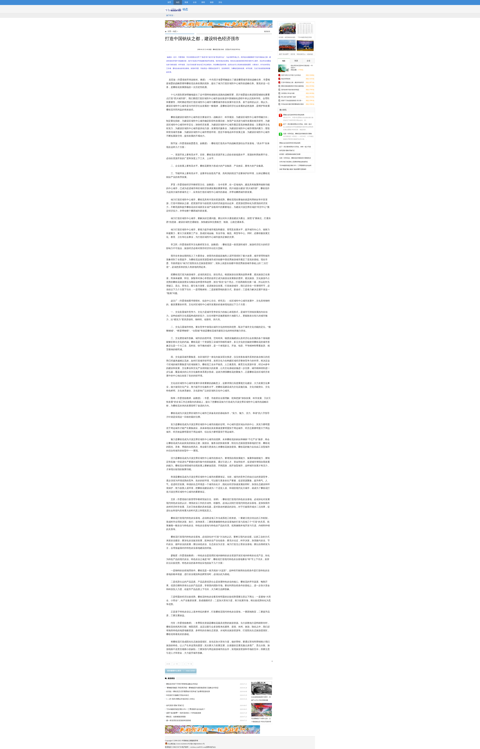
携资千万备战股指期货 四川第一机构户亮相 (292, 101)
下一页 (190, 664)
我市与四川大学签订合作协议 (291, 75)
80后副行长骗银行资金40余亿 (177, 695)
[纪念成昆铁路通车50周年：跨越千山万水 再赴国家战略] (261, 688)
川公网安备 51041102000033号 (179, 744)
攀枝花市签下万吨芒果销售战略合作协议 (182, 684)
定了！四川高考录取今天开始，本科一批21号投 (295, 147)
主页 (169, 31)
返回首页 (267, 31)
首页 (169, 2)
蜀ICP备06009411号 (197, 744)
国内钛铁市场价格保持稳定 (290, 90)
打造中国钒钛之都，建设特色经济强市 (292, 83)
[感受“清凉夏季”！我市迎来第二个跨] (287, 50)
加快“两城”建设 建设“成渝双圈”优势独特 (292, 169)
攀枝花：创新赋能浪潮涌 (176, 717)
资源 (186, 2)
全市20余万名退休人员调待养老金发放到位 (293, 162)
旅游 (212, 2)
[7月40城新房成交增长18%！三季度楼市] (305, 33)
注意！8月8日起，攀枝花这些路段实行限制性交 (295, 158)
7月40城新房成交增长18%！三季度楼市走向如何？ (185, 709)
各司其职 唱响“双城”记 (175, 705)
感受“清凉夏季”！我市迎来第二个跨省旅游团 (183, 713)
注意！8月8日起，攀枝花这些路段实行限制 (297, 134)
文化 (220, 2)
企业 (194, 2)
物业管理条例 (285, 79)
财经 (203, 2)
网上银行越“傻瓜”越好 (288, 97)
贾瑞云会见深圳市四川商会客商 (293, 115)
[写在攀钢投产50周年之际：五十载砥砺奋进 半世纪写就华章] (261, 709)
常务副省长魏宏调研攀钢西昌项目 (292, 104)
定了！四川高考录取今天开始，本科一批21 (297, 124)
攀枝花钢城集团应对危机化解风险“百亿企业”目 (292, 86)
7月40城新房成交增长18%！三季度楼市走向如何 (295, 165)
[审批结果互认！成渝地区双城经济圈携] (305, 50)
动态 (178, 2)
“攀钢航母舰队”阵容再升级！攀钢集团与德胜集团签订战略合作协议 (192, 688)
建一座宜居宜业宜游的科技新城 (178, 720)
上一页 (175, 664)
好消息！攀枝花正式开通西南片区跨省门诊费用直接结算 (188, 691)
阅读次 (236, 49)
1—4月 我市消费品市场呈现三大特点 (180, 699)
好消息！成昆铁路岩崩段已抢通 (289, 154)
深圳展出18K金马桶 (287, 93)
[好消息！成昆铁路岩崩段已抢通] (287, 33)
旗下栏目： (170, 15)
